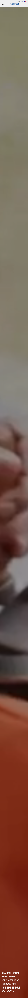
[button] (26, 4)
